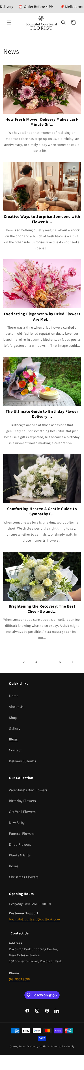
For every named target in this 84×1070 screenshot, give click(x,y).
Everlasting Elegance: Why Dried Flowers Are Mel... (42, 316)
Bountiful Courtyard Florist (35, 1046)
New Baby (17, 822)
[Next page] (72, 662)
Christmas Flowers (24, 877)
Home (13, 695)
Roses (14, 866)
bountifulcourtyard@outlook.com (34, 919)
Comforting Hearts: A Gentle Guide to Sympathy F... (42, 511)
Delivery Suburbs (22, 761)
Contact (15, 750)
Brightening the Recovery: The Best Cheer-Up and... (42, 609)
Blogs (13, 739)
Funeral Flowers (22, 833)
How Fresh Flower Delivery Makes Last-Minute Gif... (42, 122)
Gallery (14, 728)
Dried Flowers (20, 844)
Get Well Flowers (22, 811)
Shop (13, 717)
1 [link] (12, 662)
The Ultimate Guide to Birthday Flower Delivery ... (42, 414)
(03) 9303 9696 (19, 979)
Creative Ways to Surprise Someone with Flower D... (42, 219)
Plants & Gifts (20, 855)
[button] (9, 22)
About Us (16, 706)
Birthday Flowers (22, 800)
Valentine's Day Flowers (28, 790)
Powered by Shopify (62, 1046)
